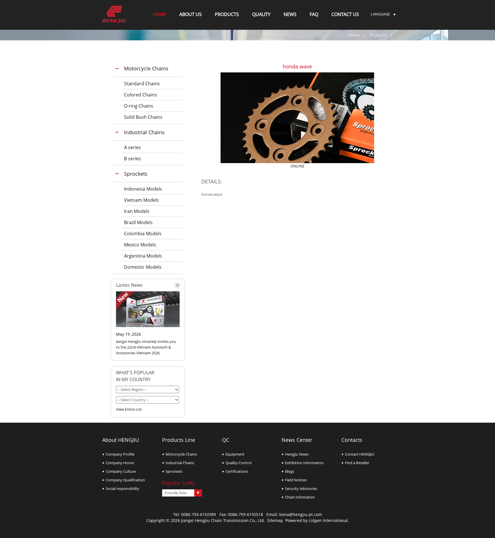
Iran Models (137, 211)
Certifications (236, 471)
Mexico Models (140, 245)
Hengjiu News (297, 454)
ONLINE (297, 166)
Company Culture (121, 471)
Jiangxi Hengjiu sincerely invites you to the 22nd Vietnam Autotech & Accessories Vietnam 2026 (146, 347)
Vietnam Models (141, 200)
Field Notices (296, 479)
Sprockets (136, 173)
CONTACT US (345, 14)
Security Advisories (301, 488)
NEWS (290, 14)
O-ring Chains (138, 106)
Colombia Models (143, 233)
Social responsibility (122, 488)
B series (132, 158)
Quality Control (238, 462)
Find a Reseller (357, 462)
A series (132, 147)
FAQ (314, 14)
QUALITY (261, 14)
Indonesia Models (143, 189)
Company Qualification (125, 479)
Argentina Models (143, 256)
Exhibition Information (304, 462)
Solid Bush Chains (143, 117)
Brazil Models (138, 222)
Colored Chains (140, 95)
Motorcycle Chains (146, 68)
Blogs (289, 471)
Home (354, 35)
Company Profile (120, 454)
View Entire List (129, 409)
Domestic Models (143, 267)
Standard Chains (142, 83)
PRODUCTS (227, 14)
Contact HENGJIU (359, 454)
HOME (159, 14)
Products (378, 35)
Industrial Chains (144, 132)
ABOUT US (190, 14)
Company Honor (120, 462)
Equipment (234, 454)
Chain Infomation (300, 497)
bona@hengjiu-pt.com (300, 514)
